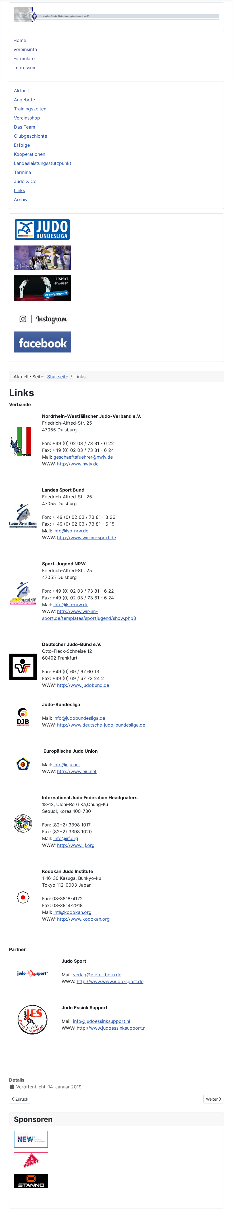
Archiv (21, 199)
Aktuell (21, 90)
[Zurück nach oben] (223, 1202)
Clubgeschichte (30, 136)
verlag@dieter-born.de (97, 974)
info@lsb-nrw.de (70, 531)
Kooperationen (29, 154)
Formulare (24, 58)
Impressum (25, 67)
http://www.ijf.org (76, 845)
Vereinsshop (27, 118)
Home (19, 40)
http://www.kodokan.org (83, 919)
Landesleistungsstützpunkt (42, 163)
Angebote (24, 99)
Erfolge (22, 145)
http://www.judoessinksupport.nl (112, 1028)
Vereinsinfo (25, 49)
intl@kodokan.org (72, 912)
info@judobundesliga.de (79, 718)
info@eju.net (66, 764)
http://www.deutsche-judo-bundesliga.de (101, 725)
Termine (22, 172)
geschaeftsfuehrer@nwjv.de (83, 457)
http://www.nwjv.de (78, 464)
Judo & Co (25, 181)
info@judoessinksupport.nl (101, 1021)
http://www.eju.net (77, 771)
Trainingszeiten (30, 109)
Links (19, 190)
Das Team (24, 127)
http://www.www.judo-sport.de (110, 981)
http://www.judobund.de (83, 685)
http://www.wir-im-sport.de (86, 537)
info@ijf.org (65, 838)
